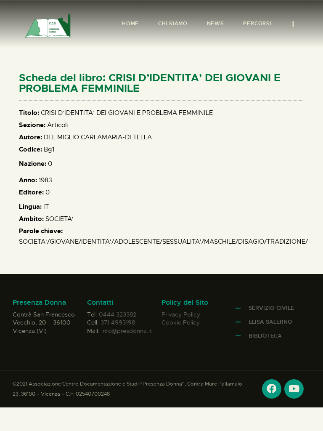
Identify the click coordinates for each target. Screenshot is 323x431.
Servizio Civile (271, 307)
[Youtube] (294, 389)
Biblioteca (265, 335)
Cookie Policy (181, 322)
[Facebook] (271, 389)
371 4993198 (118, 322)
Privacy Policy (181, 314)
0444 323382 (117, 314)
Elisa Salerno (270, 321)
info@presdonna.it (126, 331)
